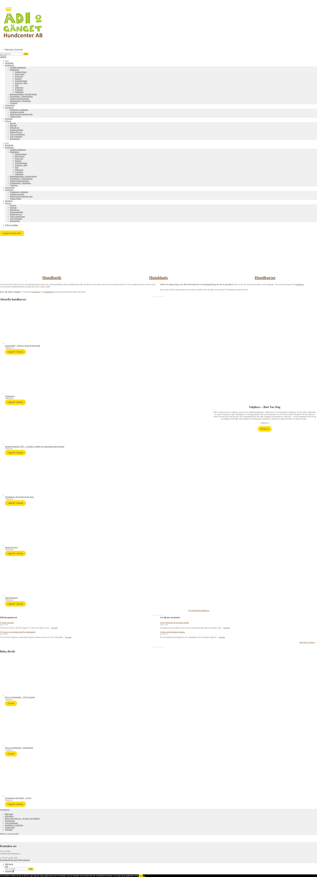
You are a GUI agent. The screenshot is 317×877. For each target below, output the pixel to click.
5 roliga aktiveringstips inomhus (172, 632)
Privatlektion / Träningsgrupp (21, 96)
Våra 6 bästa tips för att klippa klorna (174, 623)
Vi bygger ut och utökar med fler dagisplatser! (18, 632)
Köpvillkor (9, 816)
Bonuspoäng (15, 139)
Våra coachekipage (17, 134)
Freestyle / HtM (21, 83)
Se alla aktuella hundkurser (198, 610)
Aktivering (19, 87)
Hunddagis (9, 108)
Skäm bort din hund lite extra (21, 114)
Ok (141, 876)
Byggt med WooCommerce (19, 860)
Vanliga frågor (15, 116)
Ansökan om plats (17, 112)
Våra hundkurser (11, 823)
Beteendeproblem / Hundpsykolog (23, 94)
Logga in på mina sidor (12, 233)
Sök (25, 54)
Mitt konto (9, 814)
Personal (13, 125)
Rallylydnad (19, 74)
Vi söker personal (7, 623)
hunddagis (300, 284)
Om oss (8, 121)
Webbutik (9, 830)
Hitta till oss (14, 128)
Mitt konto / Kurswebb (14, 49)
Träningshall (10, 105)
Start (7, 61)
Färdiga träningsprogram (19, 99)
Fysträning (19, 90)
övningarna (35, 292)
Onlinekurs (19, 92)
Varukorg (9, 871)
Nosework (19, 76)
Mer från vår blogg (307, 642)
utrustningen (48, 292)
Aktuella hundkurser (18, 67)
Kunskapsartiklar (16, 130)
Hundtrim (9, 119)
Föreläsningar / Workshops (20, 101)
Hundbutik (9, 63)
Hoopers (18, 79)
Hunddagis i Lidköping (19, 110)
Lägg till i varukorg (15, 352)
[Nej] (144, 876)
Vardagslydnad (20, 72)
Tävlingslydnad (21, 81)
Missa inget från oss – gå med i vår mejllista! (22, 818)
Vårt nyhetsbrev (16, 137)
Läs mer (54, 628)
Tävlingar (13, 103)
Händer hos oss (16, 132)
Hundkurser (9, 65)
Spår (16, 85)
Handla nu (265, 429)
